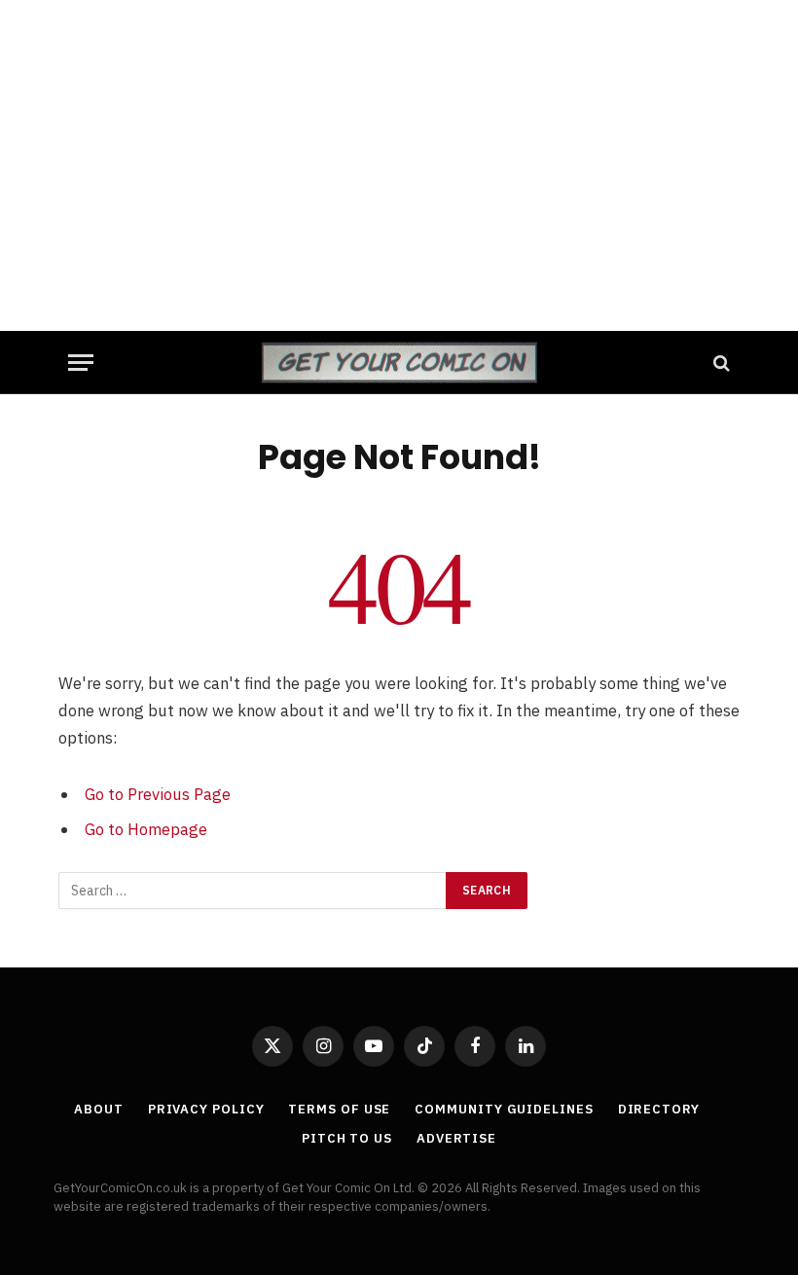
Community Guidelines (504, 1109)
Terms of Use (339, 1109)
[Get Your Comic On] (398, 362)
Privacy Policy (206, 1109)
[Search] (719, 362)
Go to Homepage (146, 829)
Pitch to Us (347, 1138)
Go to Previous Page (158, 794)
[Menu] (80, 362)
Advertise (456, 1138)
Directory (659, 1109)
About (99, 1109)
